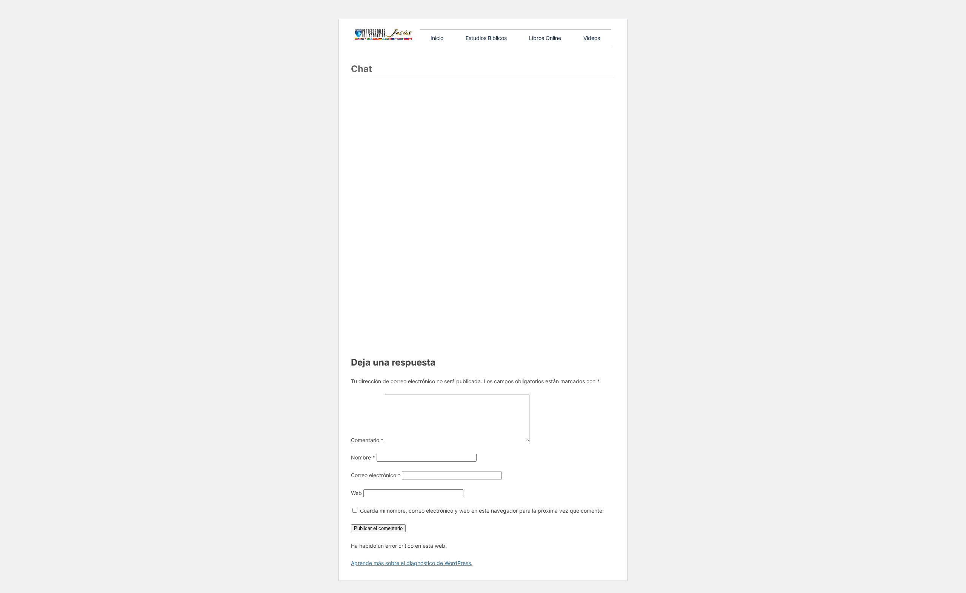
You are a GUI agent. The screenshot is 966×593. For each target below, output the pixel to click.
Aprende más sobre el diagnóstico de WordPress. (411, 563)
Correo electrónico (375, 475)
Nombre (363, 457)
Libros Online (545, 38)
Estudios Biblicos (486, 38)
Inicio (437, 38)
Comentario (367, 440)
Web (356, 493)
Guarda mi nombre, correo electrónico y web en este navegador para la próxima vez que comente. (482, 510)
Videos (591, 38)
